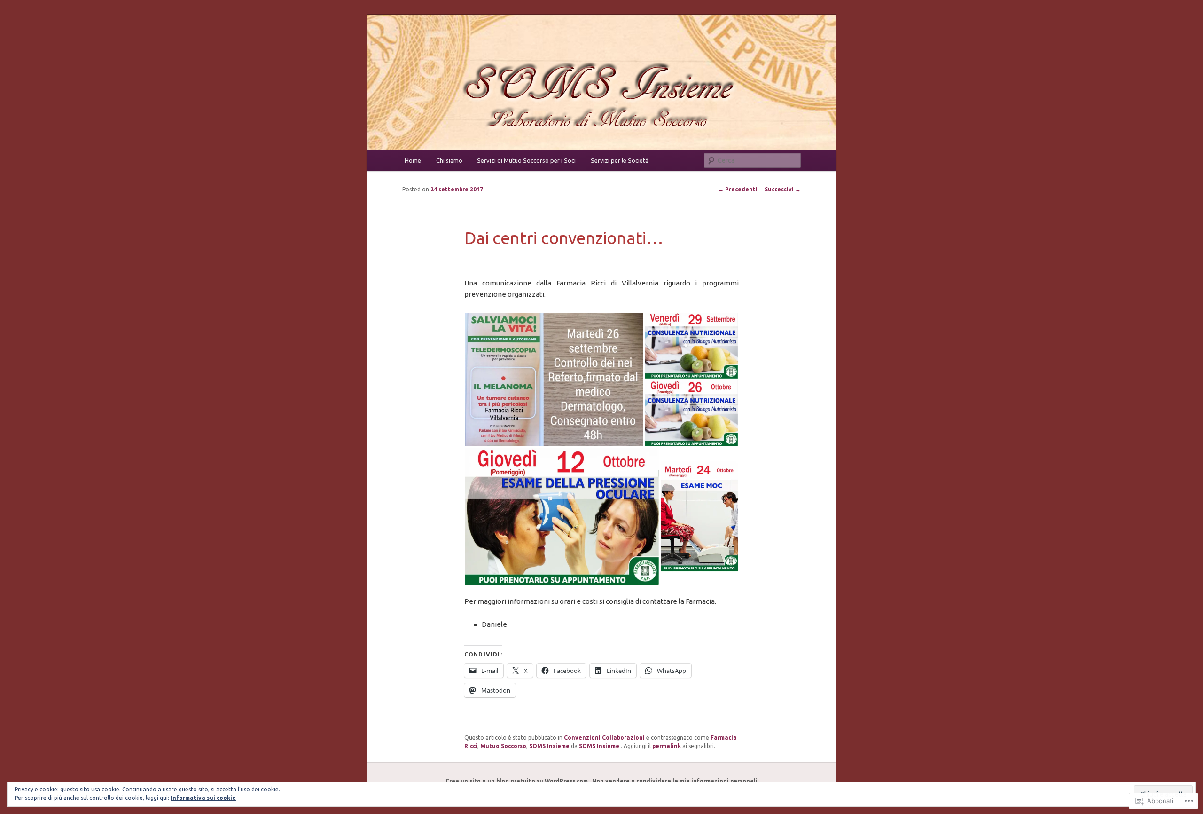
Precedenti (738, 189)
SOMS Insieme (549, 746)
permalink (666, 746)
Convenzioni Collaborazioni (604, 738)
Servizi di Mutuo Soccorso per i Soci (526, 160)
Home (413, 160)
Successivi (783, 189)
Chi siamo (449, 160)
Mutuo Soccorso (503, 746)
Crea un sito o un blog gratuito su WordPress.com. (517, 781)
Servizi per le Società (619, 160)
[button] (554, 379)
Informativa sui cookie (203, 798)
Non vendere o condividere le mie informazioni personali (675, 781)
